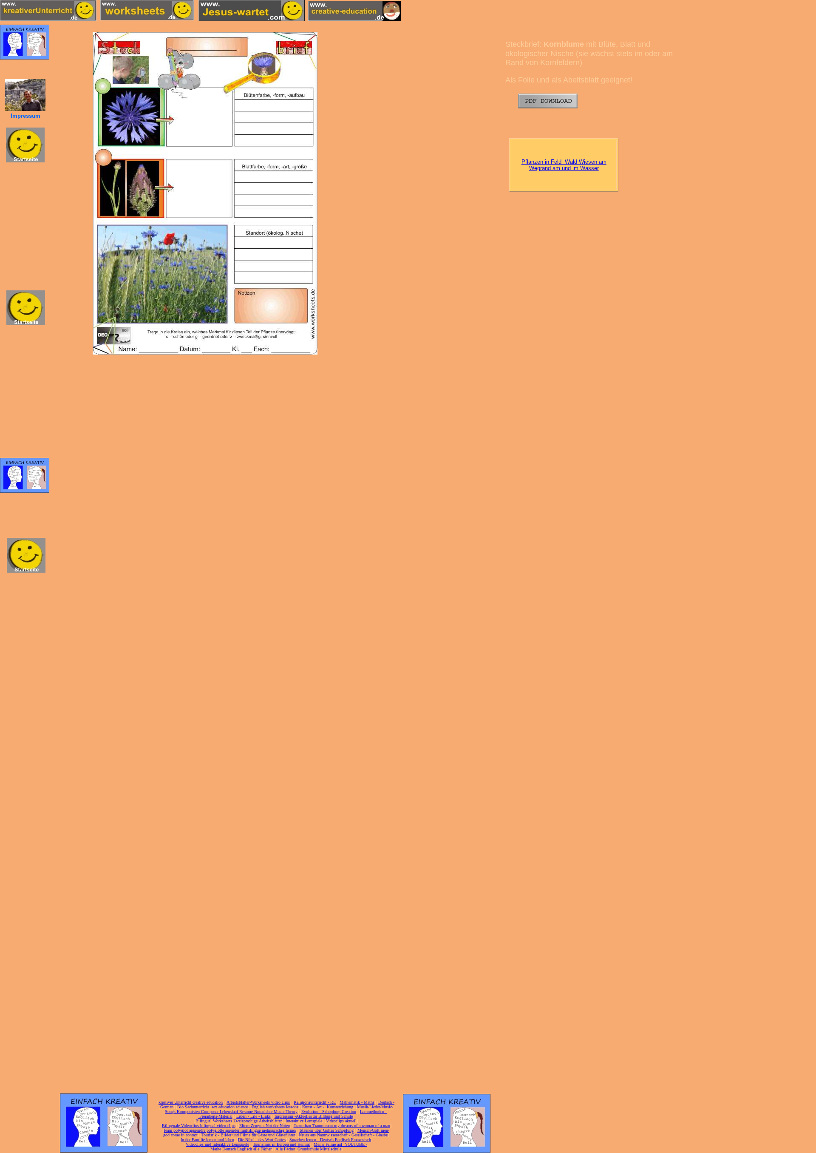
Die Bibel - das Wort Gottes (262, 1139)
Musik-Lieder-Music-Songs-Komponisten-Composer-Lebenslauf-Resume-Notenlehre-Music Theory (279, 1109)
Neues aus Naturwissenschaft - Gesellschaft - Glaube (343, 1135)
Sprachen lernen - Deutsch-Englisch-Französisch (330, 1139)
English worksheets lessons (275, 1107)
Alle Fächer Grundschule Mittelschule (308, 1149)
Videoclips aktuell (341, 1121)
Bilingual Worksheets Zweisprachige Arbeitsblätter (239, 1121)
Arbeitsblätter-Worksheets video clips (258, 1102)
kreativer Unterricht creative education (191, 1102)
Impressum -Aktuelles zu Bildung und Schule (314, 1116)
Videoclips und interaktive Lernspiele (217, 1144)
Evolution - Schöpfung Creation (328, 1111)
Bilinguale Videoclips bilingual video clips (198, 1125)
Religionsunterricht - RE (315, 1102)
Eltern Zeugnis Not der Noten (264, 1125)
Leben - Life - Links (253, 1116)
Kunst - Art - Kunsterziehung (327, 1107)
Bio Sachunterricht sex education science (212, 1107)
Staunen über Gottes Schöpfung (327, 1130)
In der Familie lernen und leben (207, 1139)
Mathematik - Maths (357, 1102)
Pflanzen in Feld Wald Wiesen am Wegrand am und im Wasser (563, 165)
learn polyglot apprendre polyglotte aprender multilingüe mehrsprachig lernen (230, 1130)
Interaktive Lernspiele (304, 1121)
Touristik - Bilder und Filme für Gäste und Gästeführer (248, 1135)
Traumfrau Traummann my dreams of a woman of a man (342, 1125)
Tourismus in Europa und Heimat (281, 1144)
